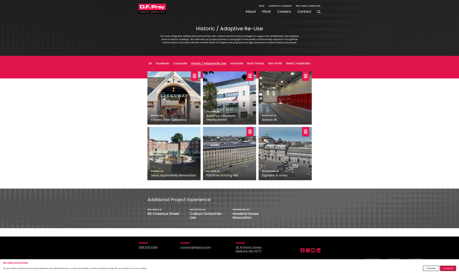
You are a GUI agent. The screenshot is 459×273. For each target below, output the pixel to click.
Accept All (448, 268)
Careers (284, 11)
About (251, 11)
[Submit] (319, 12)
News (261, 6)
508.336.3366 (148, 247)
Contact (304, 11)
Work (266, 11)
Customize (431, 268)
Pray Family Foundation (308, 6)
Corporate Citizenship (280, 6)
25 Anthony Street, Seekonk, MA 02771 (249, 249)
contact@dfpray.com (195, 247)
